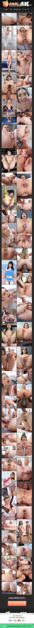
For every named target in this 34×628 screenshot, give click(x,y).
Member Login (17, 9)
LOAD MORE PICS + (17, 598)
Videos (6, 9)
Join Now (24, 9)
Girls (11, 9)
